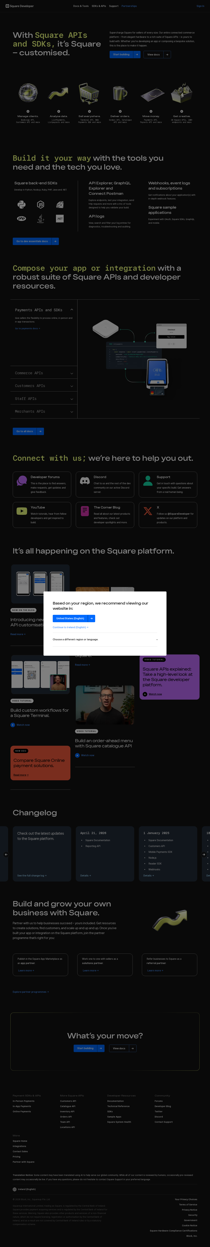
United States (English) (70, 618)
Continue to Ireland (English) (69, 627)
